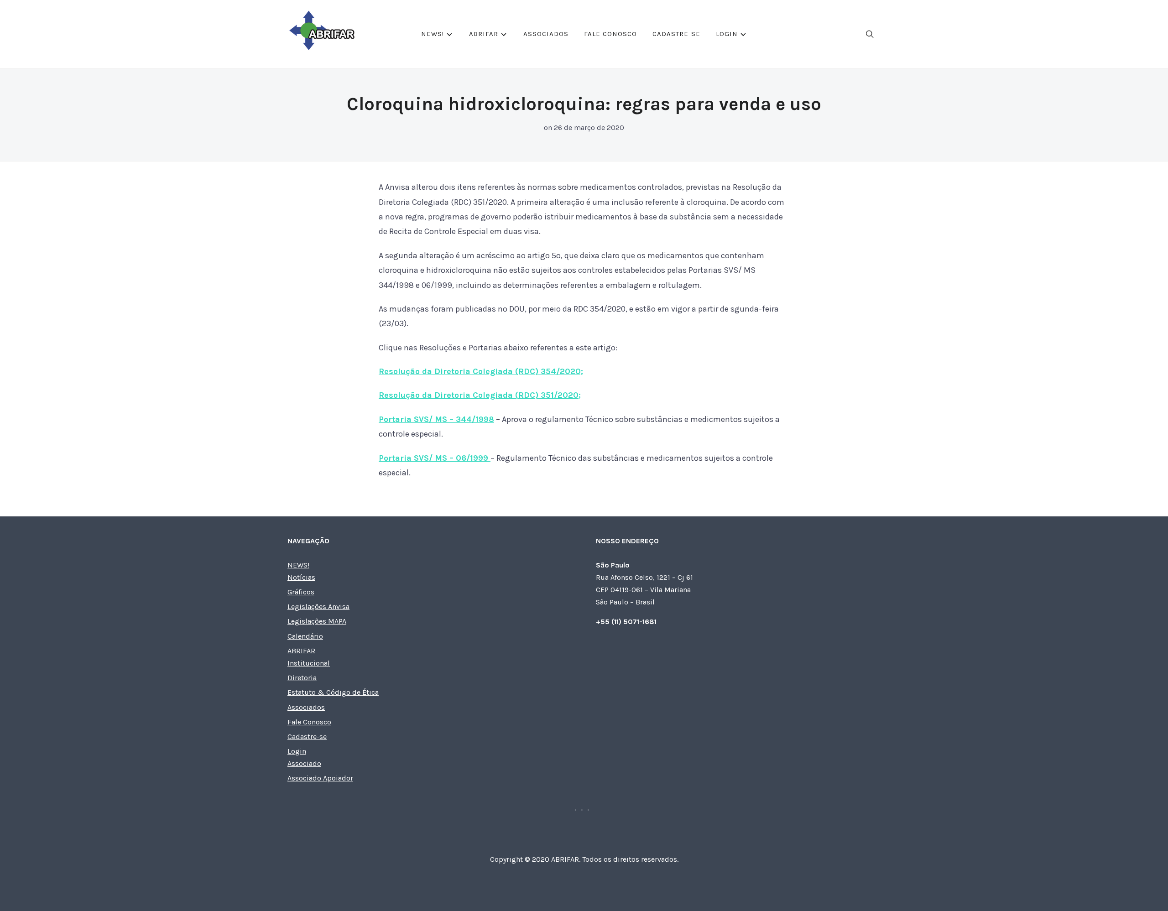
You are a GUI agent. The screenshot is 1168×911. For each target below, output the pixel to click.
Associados (545, 34)
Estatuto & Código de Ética (333, 692)
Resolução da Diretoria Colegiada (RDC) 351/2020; (480, 395)
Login (727, 34)
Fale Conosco (610, 34)
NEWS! (432, 34)
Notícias (301, 577)
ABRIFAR (483, 34)
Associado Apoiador (320, 778)
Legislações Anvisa (318, 606)
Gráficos (300, 592)
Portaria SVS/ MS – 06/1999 (434, 458)
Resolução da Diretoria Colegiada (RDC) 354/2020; (481, 371)
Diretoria (302, 677)
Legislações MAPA (316, 621)
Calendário (305, 636)
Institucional (308, 663)
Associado (304, 763)
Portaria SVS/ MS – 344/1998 (436, 419)
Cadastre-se (676, 34)
